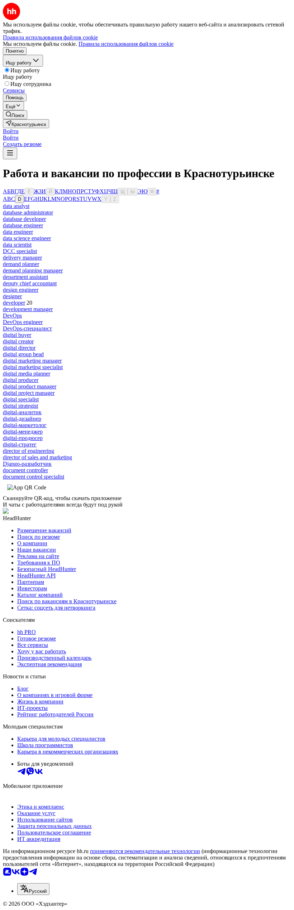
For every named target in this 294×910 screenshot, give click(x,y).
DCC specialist (20, 251)
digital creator (18, 341)
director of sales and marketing (37, 457)
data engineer (18, 232)
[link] (15, 114)
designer (12, 296)
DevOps (12, 316)
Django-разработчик (27, 464)
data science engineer (27, 238)
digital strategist (20, 406)
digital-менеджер (23, 432)
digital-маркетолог (25, 425)
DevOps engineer (23, 322)
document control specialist (33, 477)
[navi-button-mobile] (10, 153)
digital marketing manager (32, 361)
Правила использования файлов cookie (126, 44)
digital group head (23, 354)
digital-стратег (20, 444)
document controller (25, 470)
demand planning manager (33, 270)
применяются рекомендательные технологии (145, 851)
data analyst (16, 206)
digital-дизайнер (22, 419)
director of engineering (28, 451)
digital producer (20, 380)
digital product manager (29, 386)
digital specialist (21, 399)
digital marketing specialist (33, 367)
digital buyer (17, 335)
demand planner (21, 264)
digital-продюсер (23, 438)
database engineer (23, 225)
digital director (19, 348)
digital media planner (26, 374)
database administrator (28, 212)
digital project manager (28, 393)
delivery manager (22, 258)
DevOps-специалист (27, 328)
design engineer (20, 290)
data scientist (17, 245)
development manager (28, 309)
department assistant (25, 277)
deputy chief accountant (30, 283)
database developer (24, 219)
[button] (11, 131)
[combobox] (33, 889)
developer (14, 303)
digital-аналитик (22, 412)
